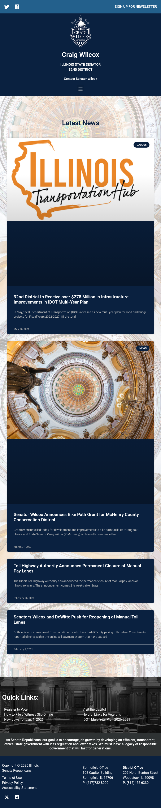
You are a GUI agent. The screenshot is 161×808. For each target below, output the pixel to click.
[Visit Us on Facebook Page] (18, 797)
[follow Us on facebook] (18, 6)
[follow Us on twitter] (8, 6)
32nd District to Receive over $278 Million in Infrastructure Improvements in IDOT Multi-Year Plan (71, 299)
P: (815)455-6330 (136, 783)
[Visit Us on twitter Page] (8, 797)
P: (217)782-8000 (95, 783)
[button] (80, 88)
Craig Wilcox (80, 55)
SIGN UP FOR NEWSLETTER (136, 7)
